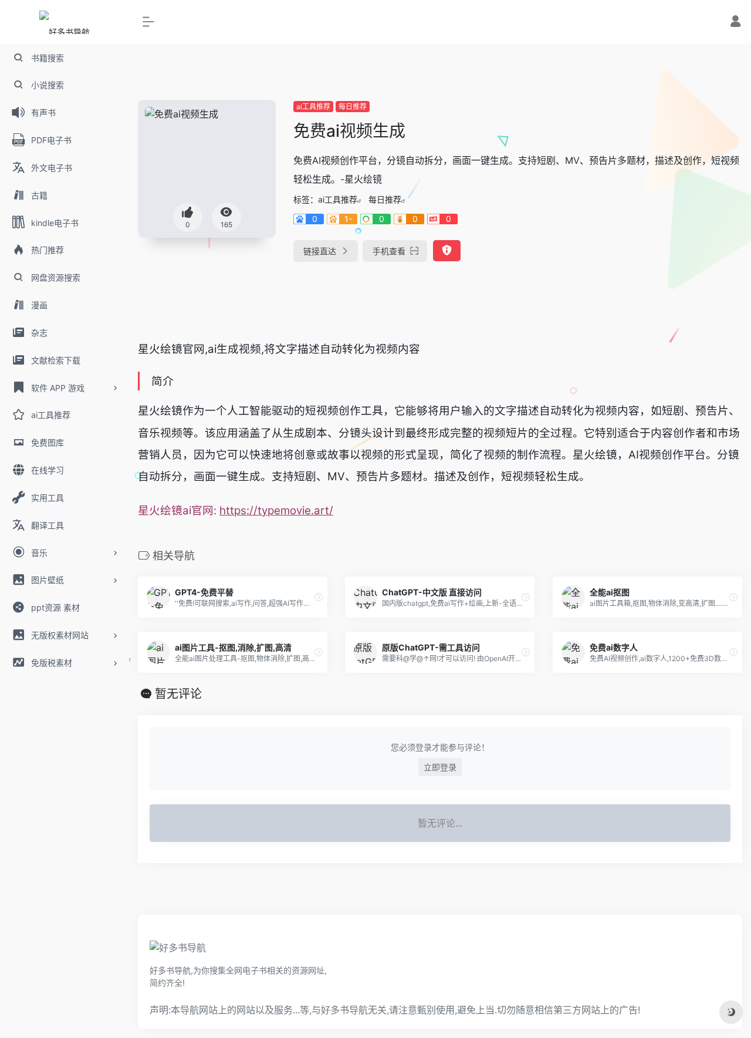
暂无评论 (178, 694)
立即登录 (440, 767)
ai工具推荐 (313, 106)
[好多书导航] (178, 951)
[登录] (735, 22)
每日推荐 (353, 106)
